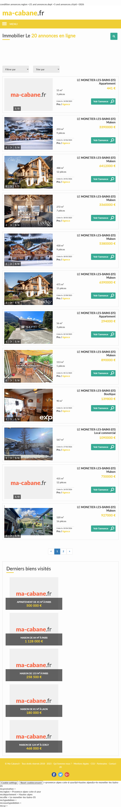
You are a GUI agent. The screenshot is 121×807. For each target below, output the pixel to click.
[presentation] (6, 147)
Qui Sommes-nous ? (62, 763)
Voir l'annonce (100, 101)
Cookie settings (9, 782)
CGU (93, 763)
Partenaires (102, 763)
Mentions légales (81, 763)
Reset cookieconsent (31, 782)
